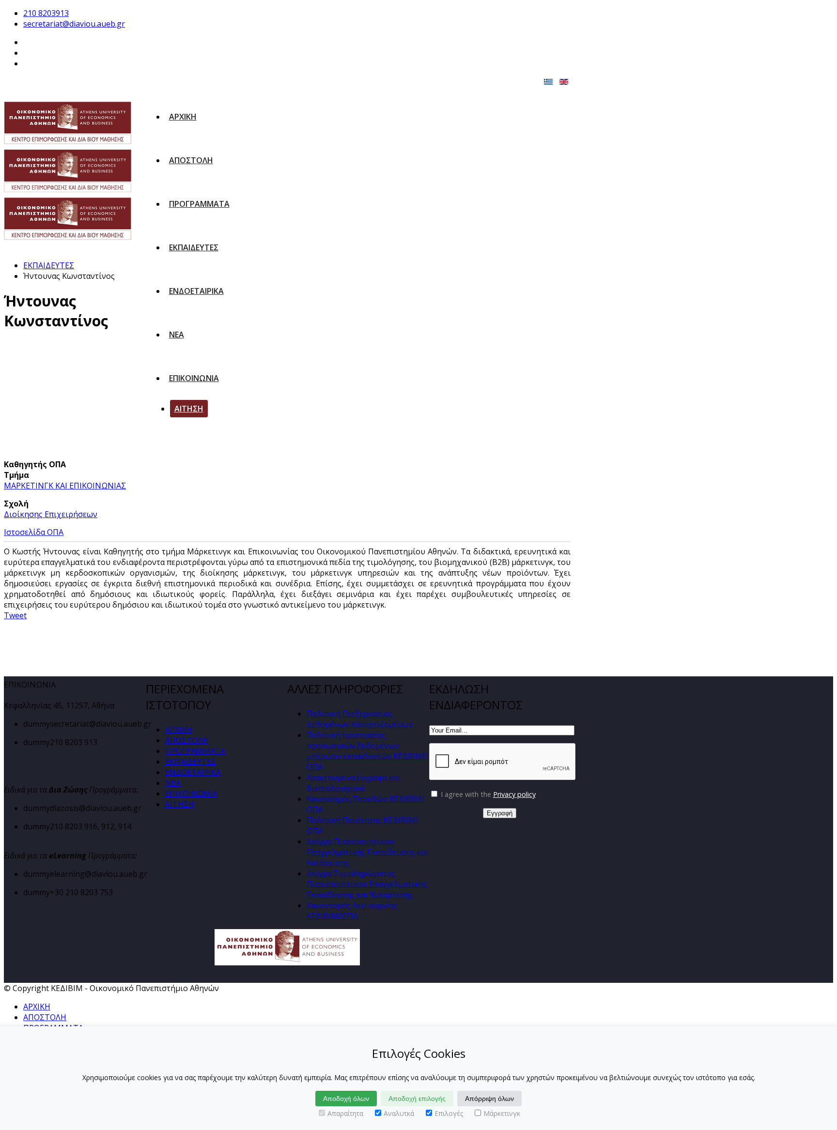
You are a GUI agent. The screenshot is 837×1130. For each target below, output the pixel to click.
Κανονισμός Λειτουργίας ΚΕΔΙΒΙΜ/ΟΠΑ (352, 910)
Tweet (15, 615)
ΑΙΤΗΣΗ (188, 408)
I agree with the (487, 794)
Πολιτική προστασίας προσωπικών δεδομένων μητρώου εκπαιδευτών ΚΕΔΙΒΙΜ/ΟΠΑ (367, 751)
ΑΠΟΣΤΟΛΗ (191, 160)
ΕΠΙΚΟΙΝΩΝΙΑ (194, 378)
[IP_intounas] (80, 399)
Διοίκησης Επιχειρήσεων (50, 514)
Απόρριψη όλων (489, 1098)
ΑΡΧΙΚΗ (183, 116)
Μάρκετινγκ (501, 1113)
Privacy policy (514, 794)
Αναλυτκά (399, 1113)
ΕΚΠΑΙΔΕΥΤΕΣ (193, 247)
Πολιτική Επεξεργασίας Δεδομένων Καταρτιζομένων (360, 719)
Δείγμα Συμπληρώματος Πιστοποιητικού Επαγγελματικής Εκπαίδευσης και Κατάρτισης (367, 884)
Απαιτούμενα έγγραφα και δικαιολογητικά (354, 783)
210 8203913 (46, 13)
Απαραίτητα (345, 1113)
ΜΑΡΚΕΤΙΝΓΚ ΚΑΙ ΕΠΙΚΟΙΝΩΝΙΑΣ (65, 485)
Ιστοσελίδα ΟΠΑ (33, 532)
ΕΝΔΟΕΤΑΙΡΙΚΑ (196, 291)
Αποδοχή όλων (346, 1098)
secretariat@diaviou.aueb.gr (74, 23)
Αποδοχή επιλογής (417, 1098)
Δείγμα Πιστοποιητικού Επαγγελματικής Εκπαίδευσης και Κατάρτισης (368, 852)
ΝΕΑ (176, 334)
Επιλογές (448, 1113)
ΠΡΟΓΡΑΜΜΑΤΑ (199, 204)
